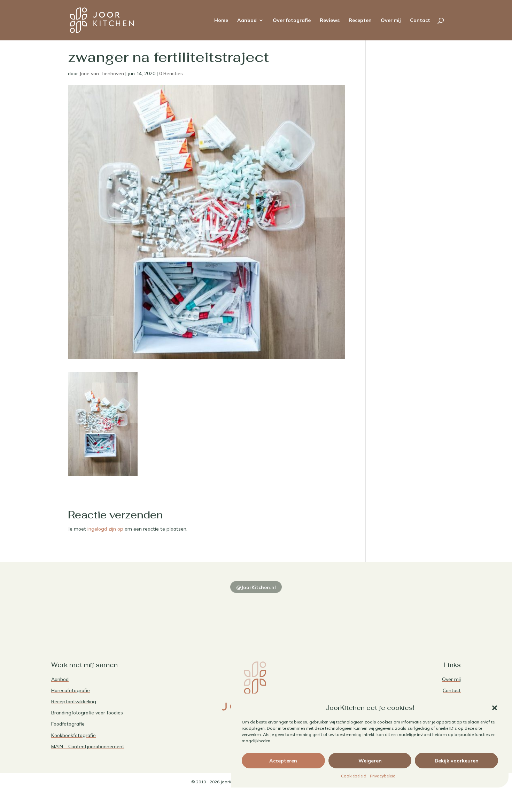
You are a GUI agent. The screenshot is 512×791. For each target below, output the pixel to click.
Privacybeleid (383, 775)
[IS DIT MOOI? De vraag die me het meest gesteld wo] (90, 612)
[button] (494, 707)
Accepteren (283, 761)
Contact (420, 20)
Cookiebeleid (353, 775)
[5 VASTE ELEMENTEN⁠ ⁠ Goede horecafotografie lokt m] (421, 612)
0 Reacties (171, 73)
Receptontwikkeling (73, 701)
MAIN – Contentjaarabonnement (87, 746)
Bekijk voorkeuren (457, 761)
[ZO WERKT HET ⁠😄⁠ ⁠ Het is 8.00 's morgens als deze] (255, 612)
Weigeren (370, 761)
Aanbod (247, 20)
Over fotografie (292, 20)
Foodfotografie (68, 724)
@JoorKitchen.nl (256, 587)
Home (221, 20)
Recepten (360, 20)
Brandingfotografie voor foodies (87, 713)
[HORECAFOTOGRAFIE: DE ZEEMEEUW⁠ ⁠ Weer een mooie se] (338, 612)
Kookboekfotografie (73, 735)
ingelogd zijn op (105, 529)
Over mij (391, 20)
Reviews (330, 20)
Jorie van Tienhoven (101, 73)
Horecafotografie (70, 690)
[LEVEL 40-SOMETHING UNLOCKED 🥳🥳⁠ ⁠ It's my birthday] (173, 612)
